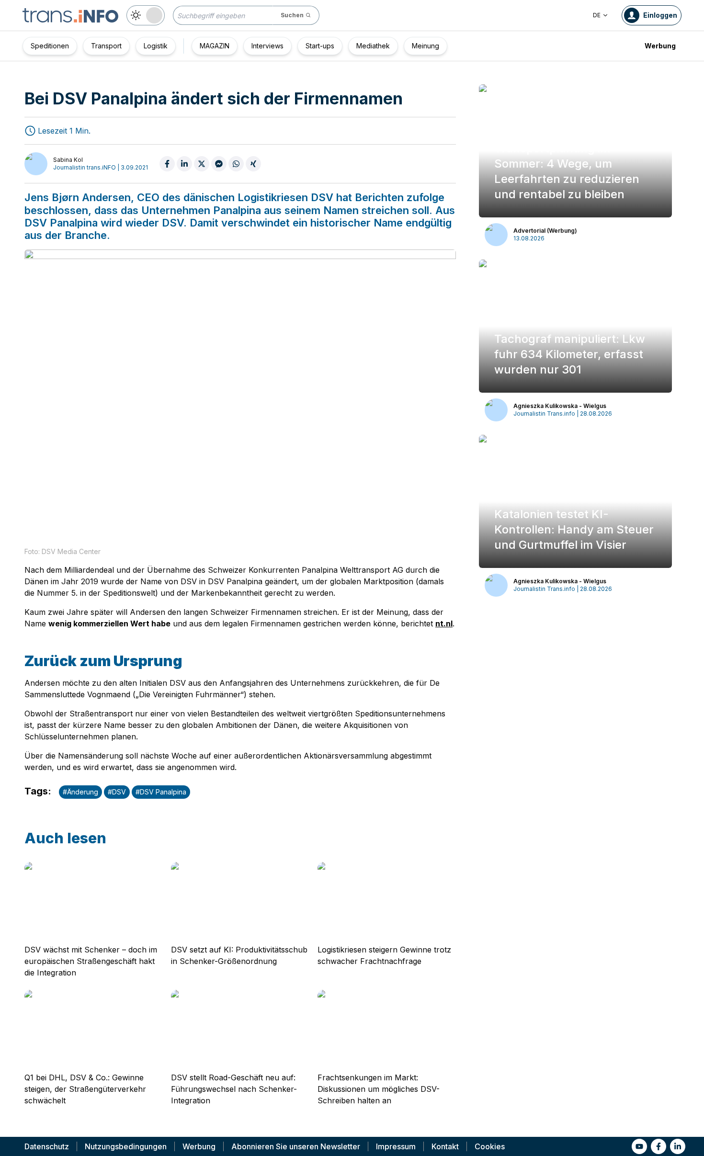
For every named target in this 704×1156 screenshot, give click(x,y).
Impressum (396, 1146)
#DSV (117, 792)
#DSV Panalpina (161, 792)
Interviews (267, 46)
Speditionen (50, 46)
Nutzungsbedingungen (126, 1146)
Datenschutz (46, 1146)
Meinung (425, 46)
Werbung (660, 46)
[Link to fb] (658, 1146)
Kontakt (445, 1146)
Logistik (156, 46)
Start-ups (320, 46)
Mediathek (373, 46)
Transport (106, 46)
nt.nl (444, 623)
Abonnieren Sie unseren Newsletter (295, 1146)
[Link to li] (677, 1146)
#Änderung (80, 792)
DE (597, 15)
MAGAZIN (214, 46)
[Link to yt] (639, 1146)
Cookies (490, 1146)
